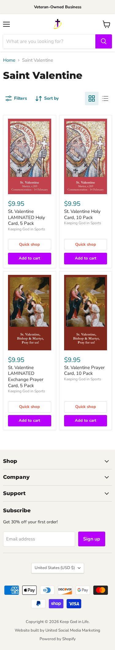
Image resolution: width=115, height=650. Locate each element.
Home (9, 60)
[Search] (103, 41)
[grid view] (91, 98)
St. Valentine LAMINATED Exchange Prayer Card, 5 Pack (25, 376)
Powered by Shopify (58, 639)
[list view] (105, 98)
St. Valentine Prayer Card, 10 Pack (84, 370)
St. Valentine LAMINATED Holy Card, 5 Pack (26, 217)
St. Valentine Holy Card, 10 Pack (82, 214)
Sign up (91, 539)
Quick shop (29, 244)
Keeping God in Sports (26, 229)
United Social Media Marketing (72, 630)
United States (55, 568)
